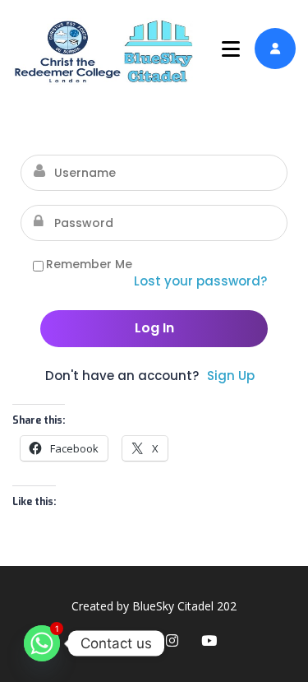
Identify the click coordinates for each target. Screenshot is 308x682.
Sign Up (231, 375)
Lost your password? (200, 281)
